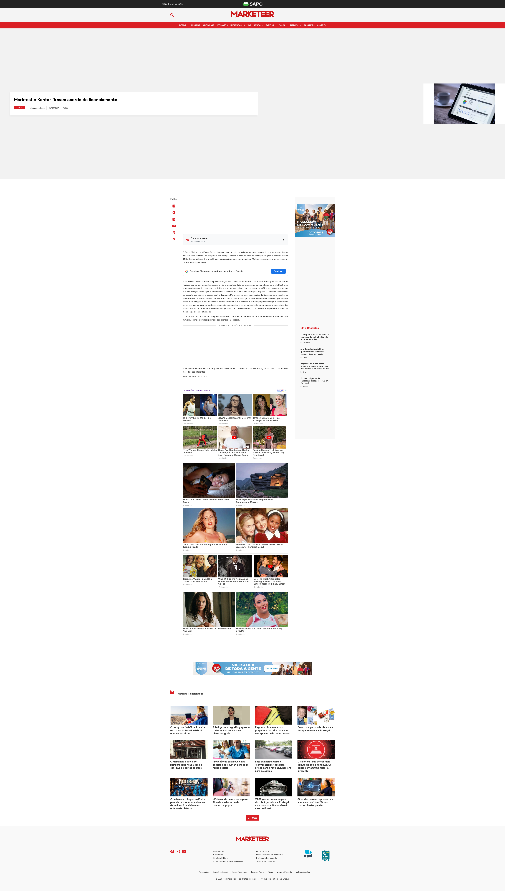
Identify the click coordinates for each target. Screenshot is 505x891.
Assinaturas (218, 851)
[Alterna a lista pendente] (188, 25)
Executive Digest (220, 872)
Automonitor (204, 872)
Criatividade (208, 25)
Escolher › (278, 271)
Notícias (20, 108)
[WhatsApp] (174, 212)
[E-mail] (174, 225)
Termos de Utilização (265, 861)
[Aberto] (332, 15)
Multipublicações (303, 872)
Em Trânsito (222, 25)
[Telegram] (174, 239)
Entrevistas (236, 25)
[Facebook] (174, 206)
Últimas (182, 25)
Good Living (309, 25)
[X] (174, 232)
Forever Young (257, 872)
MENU (164, 4)
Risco (270, 872)
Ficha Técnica (262, 851)
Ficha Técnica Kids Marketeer (269, 854)
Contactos (218, 854)
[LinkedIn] (174, 219)
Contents (321, 25)
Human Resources (239, 872)
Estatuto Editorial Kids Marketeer (228, 861)
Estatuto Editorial (220, 858)
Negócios (195, 25)
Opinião (247, 25)
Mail (172, 4)
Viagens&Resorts (284, 872)
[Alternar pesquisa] (172, 15)
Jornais (179, 4)
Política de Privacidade (266, 858)
